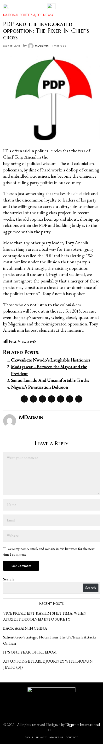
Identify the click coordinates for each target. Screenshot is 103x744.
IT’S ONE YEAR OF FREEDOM (30, 652)
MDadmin (42, 45)
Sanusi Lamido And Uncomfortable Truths (50, 380)
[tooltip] (24, 399)
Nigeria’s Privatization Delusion (39, 387)
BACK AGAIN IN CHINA (25, 628)
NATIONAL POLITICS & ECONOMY (28, 15)
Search (8, 579)
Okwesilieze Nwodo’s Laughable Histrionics (50, 360)
